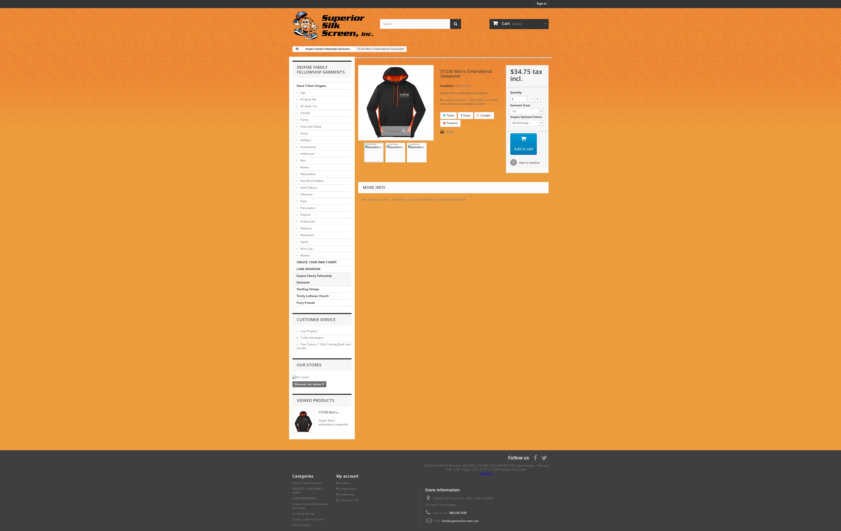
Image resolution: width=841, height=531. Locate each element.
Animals (305, 113)
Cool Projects (309, 331)
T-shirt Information (311, 337)
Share (466, 115)
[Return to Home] (297, 49)
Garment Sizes (520, 105)
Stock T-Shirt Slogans (311, 86)
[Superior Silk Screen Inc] (332, 25)
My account (347, 476)
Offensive (306, 194)
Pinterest (451, 123)
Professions (307, 221)
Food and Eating (310, 126)
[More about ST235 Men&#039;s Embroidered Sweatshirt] (303, 422)
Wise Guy (306, 248)
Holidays (305, 140)
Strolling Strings (308, 289)
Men (302, 160)
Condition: (447, 86)
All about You (308, 106)
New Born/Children (311, 181)
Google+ (485, 115)
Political (304, 214)
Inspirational (307, 147)
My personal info (347, 500)
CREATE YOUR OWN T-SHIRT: (317, 262)
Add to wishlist (528, 162)
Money (304, 167)
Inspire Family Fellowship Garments (314, 279)
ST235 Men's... (329, 412)
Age (302, 92)
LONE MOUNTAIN (308, 269)
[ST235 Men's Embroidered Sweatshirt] (373, 152)
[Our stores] (322, 377)
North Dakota (308, 187)
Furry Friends (306, 302)
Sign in (541, 3)
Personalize (307, 208)
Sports (304, 242)
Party (303, 201)
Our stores (309, 364)
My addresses (345, 494)
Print (450, 132)
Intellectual (306, 153)
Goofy (303, 133)
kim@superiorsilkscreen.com (460, 521)
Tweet (450, 115)
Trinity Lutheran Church (313, 296)
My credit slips (346, 489)
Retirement (306, 235)
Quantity (516, 92)
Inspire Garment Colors (526, 117)
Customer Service (316, 319)
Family (304, 119)
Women (304, 255)
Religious (305, 228)
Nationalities (307, 174)
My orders (343, 483)
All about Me (307, 99)
